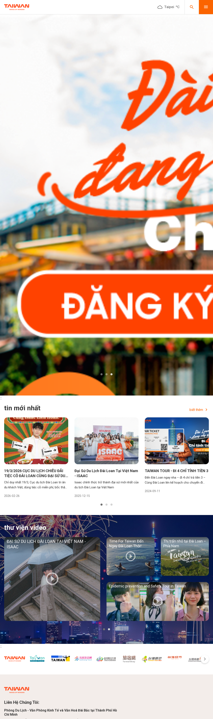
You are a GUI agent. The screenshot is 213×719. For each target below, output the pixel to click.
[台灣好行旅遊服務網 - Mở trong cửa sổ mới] (174, 657)
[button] (101, 374)
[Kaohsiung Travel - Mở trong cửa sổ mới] (83, 658)
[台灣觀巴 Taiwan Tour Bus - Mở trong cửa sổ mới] (151, 658)
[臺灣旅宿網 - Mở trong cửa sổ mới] (129, 658)
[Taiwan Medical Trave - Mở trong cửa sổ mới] (37, 659)
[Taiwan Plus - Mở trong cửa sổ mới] (60, 658)
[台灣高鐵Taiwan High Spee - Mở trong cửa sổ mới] (197, 658)
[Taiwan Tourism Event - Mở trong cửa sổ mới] (106, 658)
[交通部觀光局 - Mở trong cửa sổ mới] (14, 658)
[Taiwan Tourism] (16, 7)
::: (1, 398)
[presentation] (205, 659)
